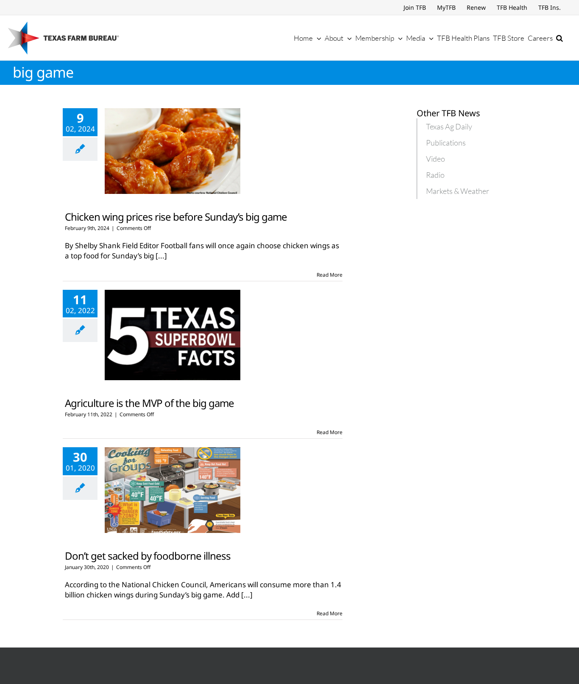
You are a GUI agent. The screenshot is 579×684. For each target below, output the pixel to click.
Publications (446, 142)
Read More (329, 274)
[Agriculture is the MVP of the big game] (172, 335)
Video (435, 158)
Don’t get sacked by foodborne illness (148, 556)
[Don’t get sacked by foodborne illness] (172, 490)
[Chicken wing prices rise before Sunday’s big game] (172, 151)
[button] (559, 37)
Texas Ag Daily (449, 126)
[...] (161, 256)
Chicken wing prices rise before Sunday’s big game (176, 217)
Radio (435, 174)
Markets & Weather (457, 191)
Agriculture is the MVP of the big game (149, 403)
